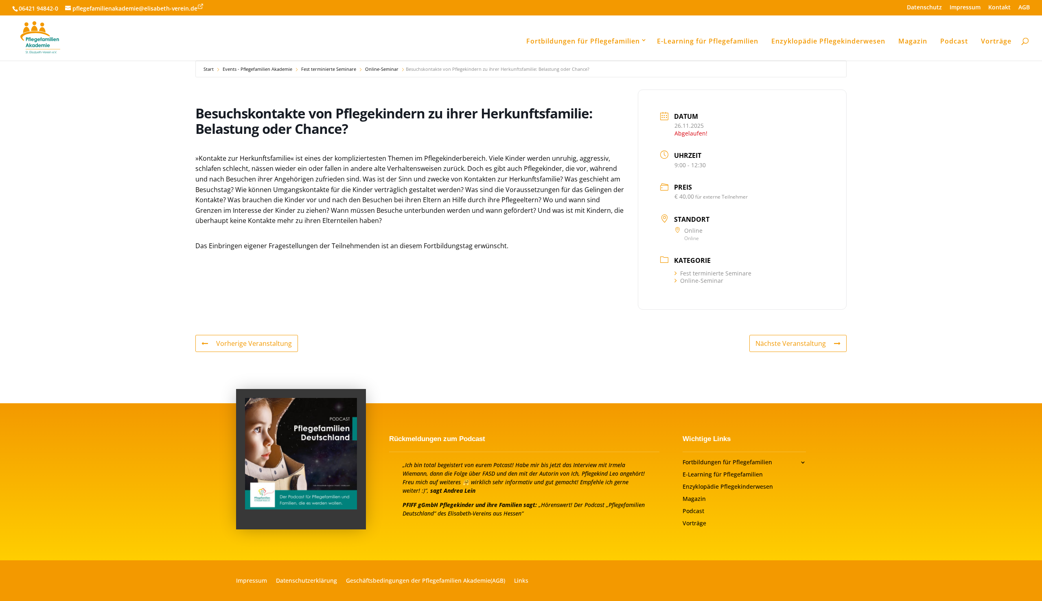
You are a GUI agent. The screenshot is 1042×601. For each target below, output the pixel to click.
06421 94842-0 (38, 8)
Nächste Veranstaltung (790, 343)
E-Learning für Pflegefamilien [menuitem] (707, 41)
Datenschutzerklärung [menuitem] (306, 581)
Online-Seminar (381, 69)
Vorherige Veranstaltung (254, 343)
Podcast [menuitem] (954, 41)
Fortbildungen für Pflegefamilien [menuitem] (583, 41)
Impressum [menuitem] (965, 7)
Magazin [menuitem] (912, 41)
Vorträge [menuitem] (996, 41)
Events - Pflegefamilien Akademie (257, 69)
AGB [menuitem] (1024, 7)
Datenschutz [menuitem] (924, 7)
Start (209, 69)
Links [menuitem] (521, 581)
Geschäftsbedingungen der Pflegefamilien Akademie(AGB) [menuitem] (425, 581)
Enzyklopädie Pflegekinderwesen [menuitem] (828, 41)
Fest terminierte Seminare (328, 69)
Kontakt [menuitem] (999, 7)
